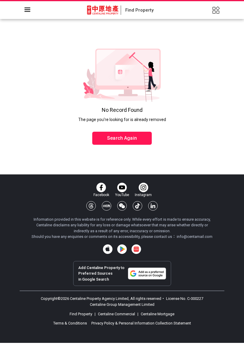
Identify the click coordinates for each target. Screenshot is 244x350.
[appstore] (107, 249)
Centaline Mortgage (157, 314)
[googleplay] (122, 249)
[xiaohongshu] (106, 206)
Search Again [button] (122, 138)
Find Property (81, 314)
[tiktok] (137, 206)
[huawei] (136, 249)
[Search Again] (122, 125)
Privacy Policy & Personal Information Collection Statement (141, 323)
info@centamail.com (194, 236)
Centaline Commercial (116, 314)
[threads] (91, 206)
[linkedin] (153, 206)
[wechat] (122, 206)
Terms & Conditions (70, 323)
